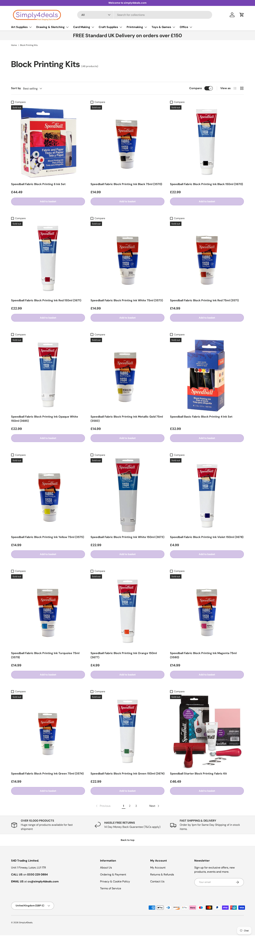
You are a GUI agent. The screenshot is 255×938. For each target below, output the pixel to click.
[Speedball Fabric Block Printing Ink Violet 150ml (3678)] (207, 495)
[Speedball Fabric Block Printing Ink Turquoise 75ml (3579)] (48, 611)
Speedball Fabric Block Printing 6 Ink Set (38, 184)
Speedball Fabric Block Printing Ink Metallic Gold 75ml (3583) (127, 419)
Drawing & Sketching (50, 27)
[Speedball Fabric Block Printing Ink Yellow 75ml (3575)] (48, 495)
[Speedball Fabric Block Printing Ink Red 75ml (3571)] (207, 259)
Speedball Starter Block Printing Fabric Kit (198, 773)
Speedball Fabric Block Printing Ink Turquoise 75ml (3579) (45, 655)
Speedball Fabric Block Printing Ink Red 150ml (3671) (46, 300)
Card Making (81, 27)
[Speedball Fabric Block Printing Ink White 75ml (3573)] (127, 259)
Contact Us (157, 881)
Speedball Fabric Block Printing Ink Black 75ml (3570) (126, 184)
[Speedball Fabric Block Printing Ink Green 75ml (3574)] (48, 732)
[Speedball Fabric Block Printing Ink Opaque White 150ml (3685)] (48, 375)
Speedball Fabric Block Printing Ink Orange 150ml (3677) (124, 655)
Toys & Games (161, 27)
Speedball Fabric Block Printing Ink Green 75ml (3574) (47, 773)
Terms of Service (110, 888)
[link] (103, 806)
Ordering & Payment (113, 874)
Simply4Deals (25, 922)
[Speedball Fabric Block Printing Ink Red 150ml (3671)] (48, 259)
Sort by (16, 88)
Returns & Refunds (162, 874)
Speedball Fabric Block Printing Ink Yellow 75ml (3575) (47, 537)
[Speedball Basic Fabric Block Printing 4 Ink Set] (207, 375)
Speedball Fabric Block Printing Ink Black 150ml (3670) (206, 184)
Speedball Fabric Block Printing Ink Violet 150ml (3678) (206, 537)
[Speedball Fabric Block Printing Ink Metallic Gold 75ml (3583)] (127, 375)
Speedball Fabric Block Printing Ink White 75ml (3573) (127, 300)
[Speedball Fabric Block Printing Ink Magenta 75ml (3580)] (207, 611)
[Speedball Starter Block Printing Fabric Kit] (207, 732)
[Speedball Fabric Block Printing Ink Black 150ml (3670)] (207, 142)
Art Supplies (19, 27)
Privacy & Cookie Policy (115, 881)
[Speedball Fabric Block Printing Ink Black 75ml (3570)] (127, 142)
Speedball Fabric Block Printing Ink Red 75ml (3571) (204, 300)
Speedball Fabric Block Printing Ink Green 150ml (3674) (127, 773)
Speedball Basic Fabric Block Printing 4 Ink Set (201, 416)
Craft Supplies (108, 27)
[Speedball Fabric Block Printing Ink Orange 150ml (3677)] (127, 611)
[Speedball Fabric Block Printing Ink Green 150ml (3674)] (127, 732)
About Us (106, 867)
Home (14, 45)
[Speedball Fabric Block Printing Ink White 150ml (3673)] (127, 495)
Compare (195, 88)
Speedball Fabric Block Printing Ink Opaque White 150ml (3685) (44, 419)
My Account (157, 867)
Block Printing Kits (29, 45)
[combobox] (144, 15)
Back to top (127, 840)
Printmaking (135, 27)
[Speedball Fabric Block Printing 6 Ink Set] (48, 142)
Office (184, 27)
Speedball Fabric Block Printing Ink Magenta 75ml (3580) (203, 655)
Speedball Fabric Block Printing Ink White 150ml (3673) (127, 537)
